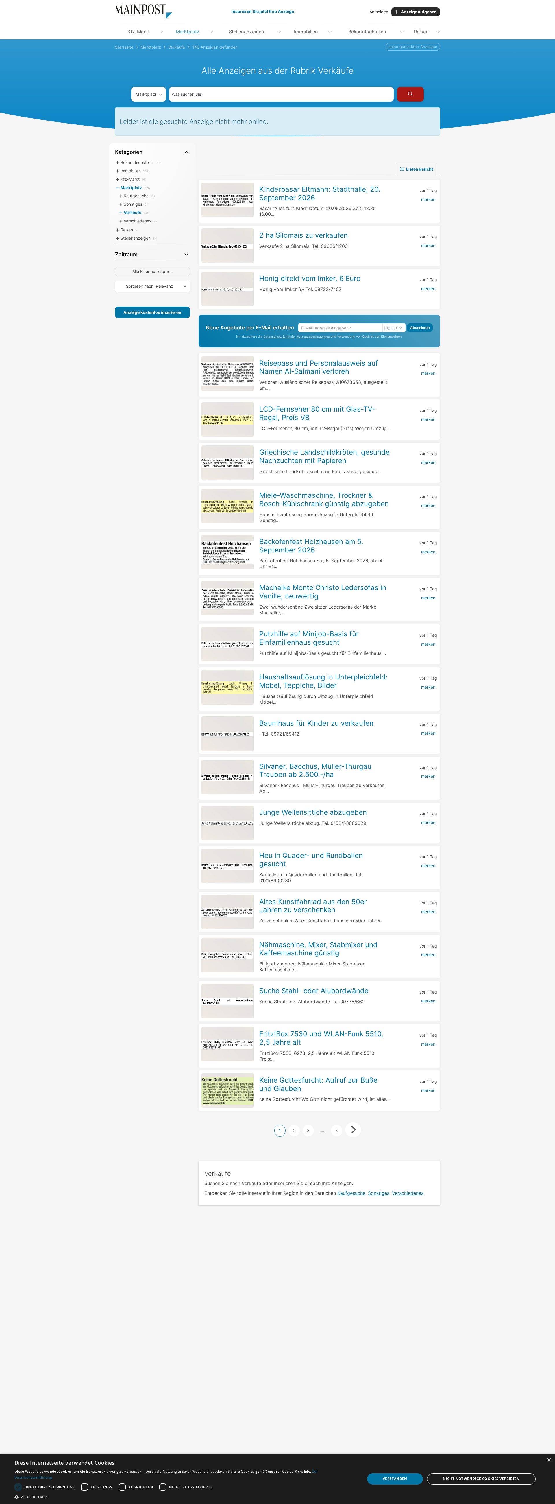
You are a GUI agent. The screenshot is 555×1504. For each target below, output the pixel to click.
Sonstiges (378, 1193)
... (322, 1130)
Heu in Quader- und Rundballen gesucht (311, 859)
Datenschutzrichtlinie (279, 337)
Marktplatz (187, 31)
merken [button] (428, 199)
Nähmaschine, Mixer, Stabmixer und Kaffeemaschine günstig (318, 949)
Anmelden (378, 11)
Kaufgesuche (351, 1193)
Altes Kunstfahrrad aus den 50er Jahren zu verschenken (313, 905)
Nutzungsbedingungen (313, 337)
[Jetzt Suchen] (410, 94)
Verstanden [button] (395, 1478)
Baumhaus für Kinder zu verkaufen (316, 723)
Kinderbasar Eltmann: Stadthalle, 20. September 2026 (319, 193)
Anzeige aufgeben (419, 11)
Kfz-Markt (138, 31)
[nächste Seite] (353, 1129)
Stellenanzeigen (246, 31)
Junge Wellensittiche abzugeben (313, 812)
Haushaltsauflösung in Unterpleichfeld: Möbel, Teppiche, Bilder (323, 681)
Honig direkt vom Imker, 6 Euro (309, 278)
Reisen (421, 31)
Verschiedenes (407, 1193)
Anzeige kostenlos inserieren (152, 312)
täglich (390, 327)
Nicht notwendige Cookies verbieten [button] (481, 1478)
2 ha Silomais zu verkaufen (303, 235)
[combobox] (281, 94)
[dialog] (277, 1479)
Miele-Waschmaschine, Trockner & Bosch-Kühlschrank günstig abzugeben (324, 499)
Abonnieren (420, 328)
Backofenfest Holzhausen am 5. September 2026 (311, 545)
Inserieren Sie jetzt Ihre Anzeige (263, 11)
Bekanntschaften (367, 31)
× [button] (548, 1460)
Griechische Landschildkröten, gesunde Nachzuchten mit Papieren (324, 456)
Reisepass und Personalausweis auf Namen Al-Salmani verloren (318, 367)
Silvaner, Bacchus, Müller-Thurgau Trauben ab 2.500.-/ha (315, 770)
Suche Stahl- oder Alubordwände (314, 991)
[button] (184, 1497)
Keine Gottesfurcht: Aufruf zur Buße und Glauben (318, 1084)
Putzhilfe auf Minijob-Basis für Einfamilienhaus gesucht (309, 638)
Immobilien (306, 31)
